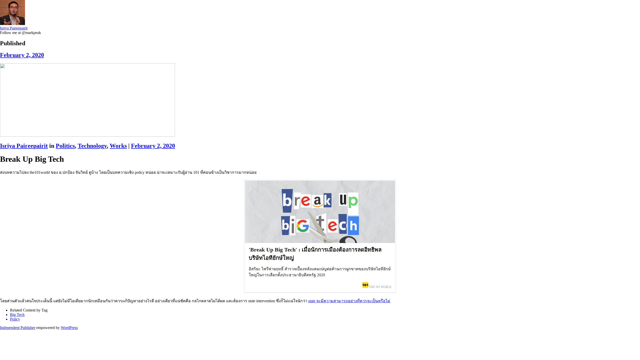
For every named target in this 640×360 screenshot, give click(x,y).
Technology (92, 145)
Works (118, 145)
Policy (15, 319)
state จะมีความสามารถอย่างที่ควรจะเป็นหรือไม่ (349, 301)
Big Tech (17, 314)
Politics (65, 145)
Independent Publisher (17, 328)
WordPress (69, 328)
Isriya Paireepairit (14, 28)
